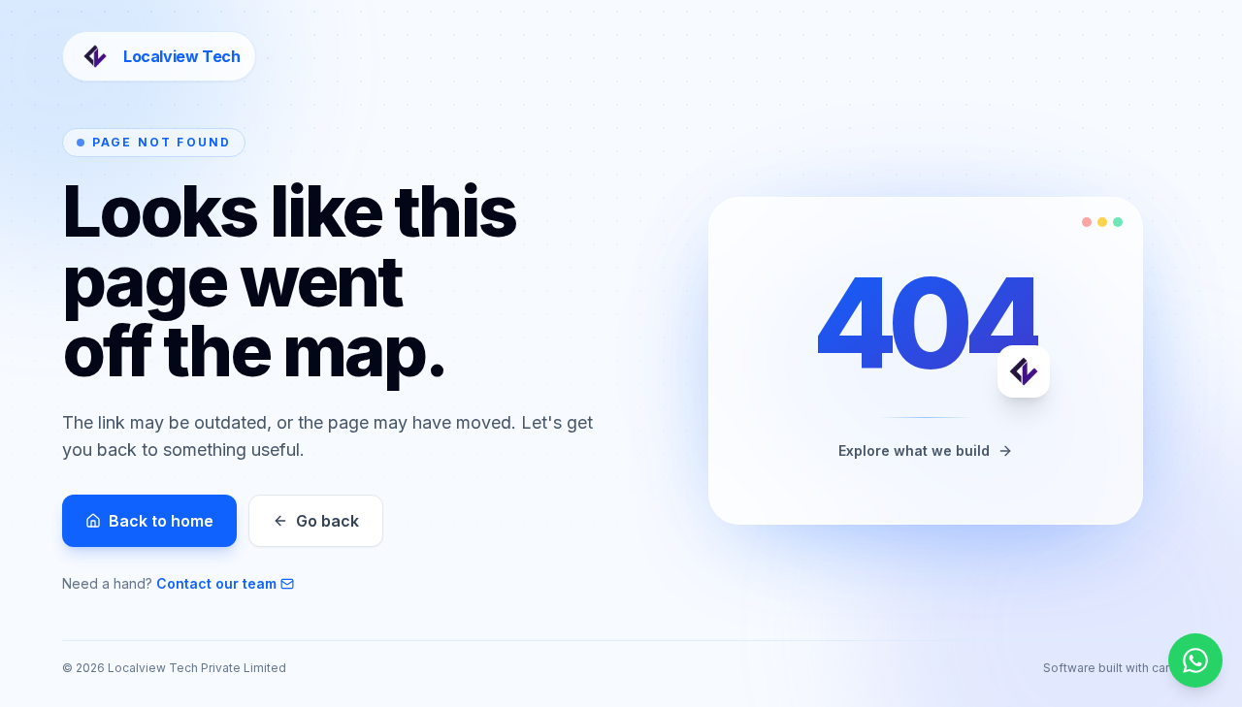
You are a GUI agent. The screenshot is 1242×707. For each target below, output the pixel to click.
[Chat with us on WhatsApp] (1195, 660)
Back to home (161, 520)
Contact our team (216, 583)
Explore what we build (914, 450)
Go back (327, 520)
